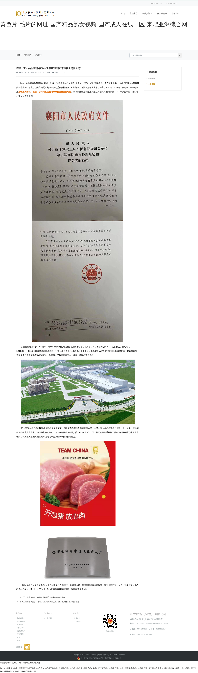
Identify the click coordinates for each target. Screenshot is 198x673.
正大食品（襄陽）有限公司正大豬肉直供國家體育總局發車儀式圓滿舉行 (51, 602)
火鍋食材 (19, 624)
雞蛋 (18, 640)
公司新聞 (37, 55)
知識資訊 (27, 55)
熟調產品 (19, 618)
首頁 (123, 13)
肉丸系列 (19, 628)
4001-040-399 (157, 3)
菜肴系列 (19, 634)
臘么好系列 (20, 631)
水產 (18, 637)
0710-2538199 (172, 3)
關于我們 (161, 13)
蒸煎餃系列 (20, 621)
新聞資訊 (146, 13)
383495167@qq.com (144, 634)
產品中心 (133, 13)
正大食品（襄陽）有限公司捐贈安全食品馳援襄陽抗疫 (44, 597)
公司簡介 (76, 618)
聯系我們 (175, 13)
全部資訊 (151, 78)
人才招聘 (76, 621)
